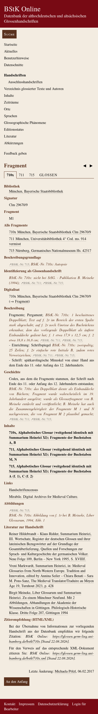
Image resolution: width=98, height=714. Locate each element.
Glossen (48, 174)
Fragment (22, 301)
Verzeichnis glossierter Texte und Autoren (34, 88)
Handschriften (15, 75)
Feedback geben (15, 153)
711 (21, 174)
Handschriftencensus (23, 489)
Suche (9, 34)
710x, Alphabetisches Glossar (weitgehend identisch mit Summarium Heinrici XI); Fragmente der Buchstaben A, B (51, 437)
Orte (7, 109)
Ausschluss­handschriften (25, 81)
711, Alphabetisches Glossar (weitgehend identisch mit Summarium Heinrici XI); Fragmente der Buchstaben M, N (50, 454)
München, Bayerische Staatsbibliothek (36, 191)
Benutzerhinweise (16, 58)
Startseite (10, 44)
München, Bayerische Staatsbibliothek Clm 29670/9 (50, 231)
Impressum (26, 703)
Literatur (10, 136)
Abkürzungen (13, 142)
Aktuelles (10, 51)
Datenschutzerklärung (53, 703)
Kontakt (9, 703)
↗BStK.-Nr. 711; (31, 283)
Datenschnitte (13, 64)
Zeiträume (11, 102)
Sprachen (10, 115)
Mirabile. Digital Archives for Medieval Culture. (43, 496)
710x (10, 174)
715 (31, 174)
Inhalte (9, 95)
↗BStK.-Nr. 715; (19, 264)
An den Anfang (17, 681)
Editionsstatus (14, 129)
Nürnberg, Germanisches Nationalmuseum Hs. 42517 (50, 250)
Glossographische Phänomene (25, 122)
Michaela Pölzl (65, 671)
